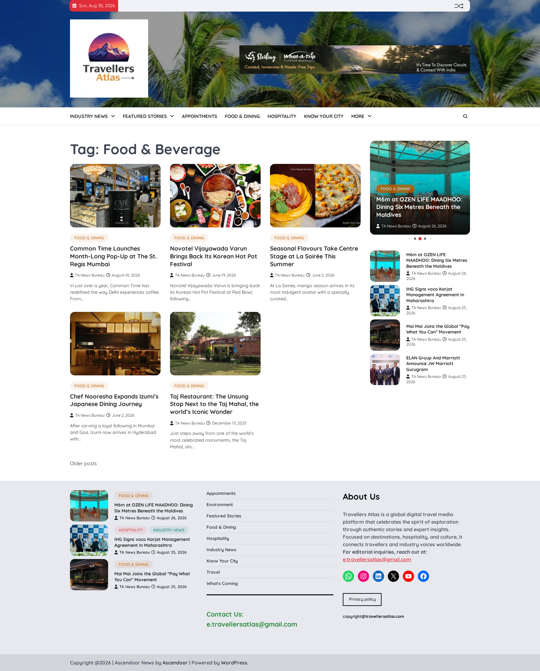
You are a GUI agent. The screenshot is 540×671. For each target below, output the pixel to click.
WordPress (234, 662)
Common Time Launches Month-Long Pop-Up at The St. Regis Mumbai (113, 256)
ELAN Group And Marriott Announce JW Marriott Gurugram (433, 363)
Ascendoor (175, 662)
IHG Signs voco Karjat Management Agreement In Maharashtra (435, 294)
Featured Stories (145, 116)
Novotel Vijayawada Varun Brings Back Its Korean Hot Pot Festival (213, 256)
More (357, 116)
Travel (213, 572)
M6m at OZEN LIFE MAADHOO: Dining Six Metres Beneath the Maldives (419, 207)
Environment (220, 504)
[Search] (465, 116)
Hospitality (282, 116)
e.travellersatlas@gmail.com (377, 559)
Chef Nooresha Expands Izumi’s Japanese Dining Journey (114, 400)
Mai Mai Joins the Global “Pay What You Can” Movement (437, 329)
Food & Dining (242, 116)
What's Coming (222, 583)
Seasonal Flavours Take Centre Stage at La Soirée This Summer (314, 256)
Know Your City (323, 116)
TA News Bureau (90, 274)
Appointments (199, 116)
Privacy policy (362, 599)
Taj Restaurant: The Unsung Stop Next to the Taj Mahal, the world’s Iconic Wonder (214, 404)
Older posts (83, 463)
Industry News (89, 116)
